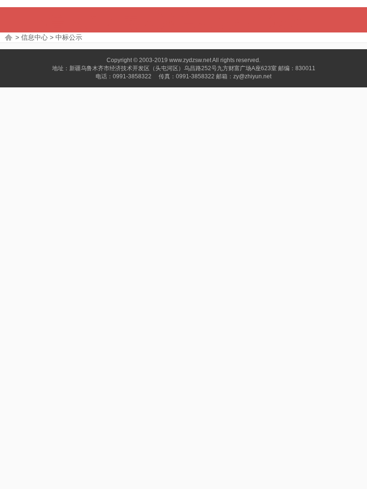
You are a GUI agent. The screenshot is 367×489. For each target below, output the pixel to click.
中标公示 (68, 37)
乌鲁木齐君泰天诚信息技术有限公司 (176, 21)
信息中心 (34, 37)
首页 (9, 37)
